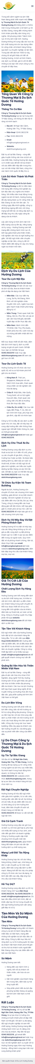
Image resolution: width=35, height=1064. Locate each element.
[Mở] (32, 6)
